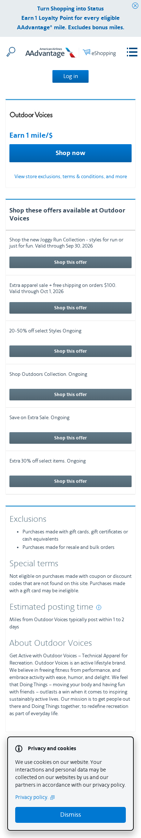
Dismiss (70, 814)
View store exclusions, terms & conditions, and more (70, 177)
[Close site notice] (135, 6)
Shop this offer (70, 262)
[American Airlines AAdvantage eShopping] (70, 54)
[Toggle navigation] (132, 52)
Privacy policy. (31, 797)
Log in (70, 76)
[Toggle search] (11, 51)
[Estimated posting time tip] (98, 607)
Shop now (70, 153)
